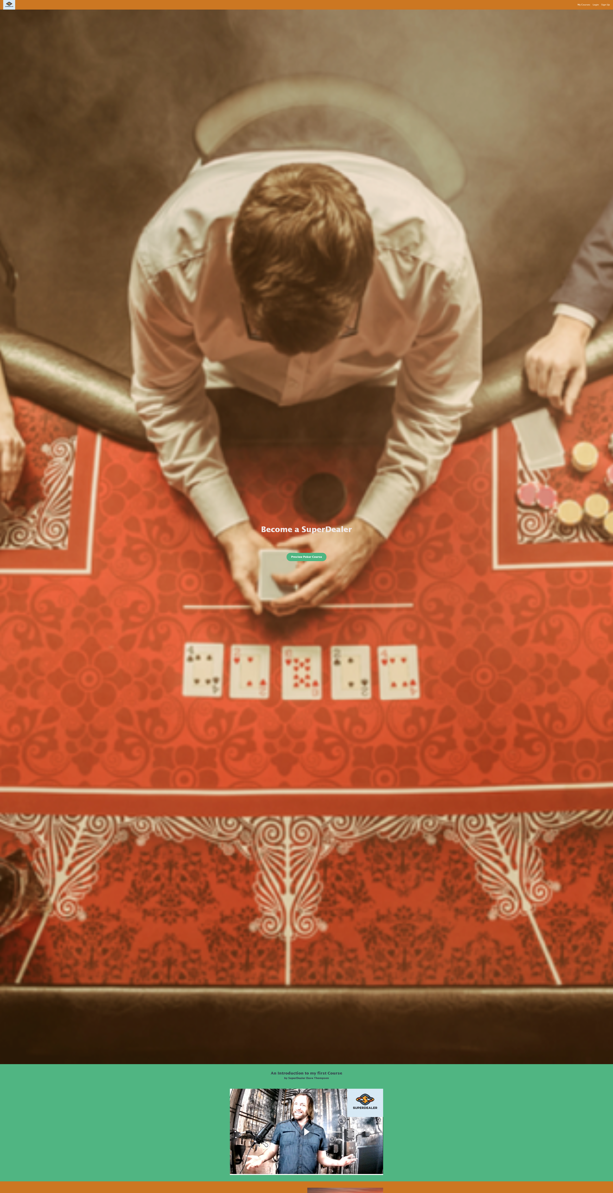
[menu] (592, 4)
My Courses (584, 5)
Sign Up (605, 5)
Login (596, 5)
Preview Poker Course (306, 557)
